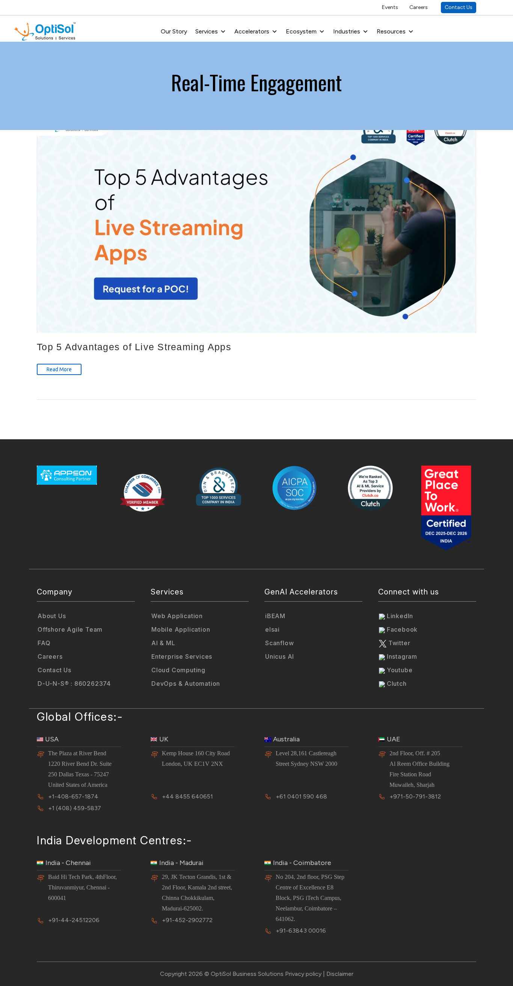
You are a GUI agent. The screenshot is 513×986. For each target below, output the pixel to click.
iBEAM (275, 616)
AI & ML (163, 643)
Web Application (177, 616)
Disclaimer (339, 973)
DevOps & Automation (185, 683)
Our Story (174, 31)
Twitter (398, 643)
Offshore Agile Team (70, 629)
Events (390, 7)
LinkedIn (399, 616)
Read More (59, 369)
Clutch (396, 683)
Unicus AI (279, 656)
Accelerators (251, 31)
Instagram (401, 656)
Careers (418, 7)
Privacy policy (303, 973)
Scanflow (279, 643)
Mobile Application (180, 629)
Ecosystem (301, 31)
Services (206, 31)
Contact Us (458, 7)
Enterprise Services (181, 656)
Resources (391, 31)
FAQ (44, 643)
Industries (346, 31)
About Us (52, 616)
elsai (272, 629)
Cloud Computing (178, 670)
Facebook (401, 629)
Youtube (398, 670)
